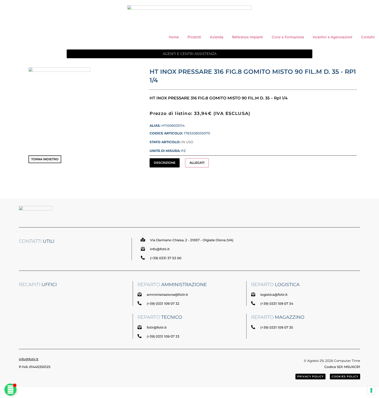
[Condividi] (364, 5)
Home (174, 37)
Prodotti (194, 37)
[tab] (165, 162)
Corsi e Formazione (288, 37)
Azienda (216, 37)
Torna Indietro (45, 159)
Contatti (368, 37)
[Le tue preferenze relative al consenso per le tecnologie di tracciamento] (371, 390)
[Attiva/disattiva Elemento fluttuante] (10, 390)
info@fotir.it (28, 359)
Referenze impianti (247, 37)
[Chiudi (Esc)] (374, 5)
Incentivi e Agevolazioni (332, 37)
